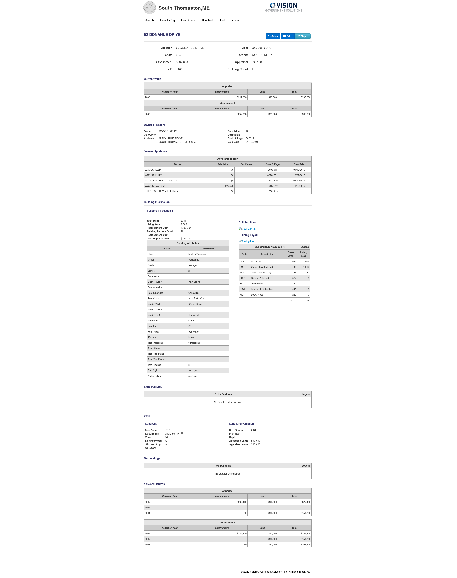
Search (149, 20)
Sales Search (188, 20)
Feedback (208, 20)
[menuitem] (149, 20)
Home (235, 20)
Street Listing (167, 20)
